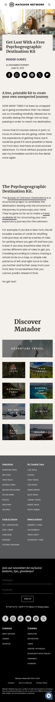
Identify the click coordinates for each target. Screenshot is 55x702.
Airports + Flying (35, 525)
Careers (5, 639)
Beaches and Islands (11, 490)
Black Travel (33, 495)
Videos (30, 644)
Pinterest (36, 619)
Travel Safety (33, 535)
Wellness (6, 510)
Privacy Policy (43, 607)
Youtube (28, 619)
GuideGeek (32, 663)
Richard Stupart (19, 65)
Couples (31, 475)
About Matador (8, 634)
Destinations (33, 639)
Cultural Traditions (10, 545)
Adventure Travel (9, 470)
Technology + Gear (35, 540)
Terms (31, 607)
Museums (6, 540)
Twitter (43, 619)
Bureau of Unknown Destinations (26, 198)
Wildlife (5, 500)
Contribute (32, 659)
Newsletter (32, 634)
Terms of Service (25, 683)
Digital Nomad (34, 510)
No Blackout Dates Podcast (39, 653)
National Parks (8, 485)
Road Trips (6, 505)
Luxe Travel (32, 470)
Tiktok (21, 619)
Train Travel (7, 480)
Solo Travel (32, 485)
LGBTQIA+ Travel (34, 500)
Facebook (5, 619)
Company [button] (7, 628)
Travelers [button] (32, 628)
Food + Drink (7, 530)
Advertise (6, 644)
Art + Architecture (10, 525)
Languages (7, 535)
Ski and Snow (8, 495)
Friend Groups (34, 490)
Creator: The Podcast (36, 649)
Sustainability (33, 530)
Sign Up (27, 598)
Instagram (13, 619)
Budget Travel (33, 505)
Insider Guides (16, 59)
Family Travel (33, 480)
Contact (11, 683)
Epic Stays (6, 475)
